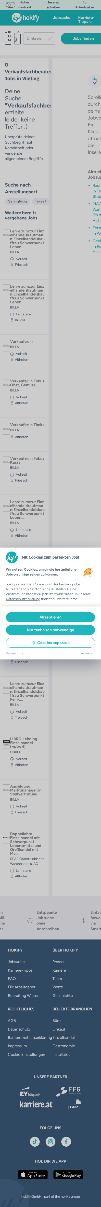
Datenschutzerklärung (23, 599)
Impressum (87, 653)
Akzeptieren (50, 617)
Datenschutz (14, 653)
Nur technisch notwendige (50, 630)
